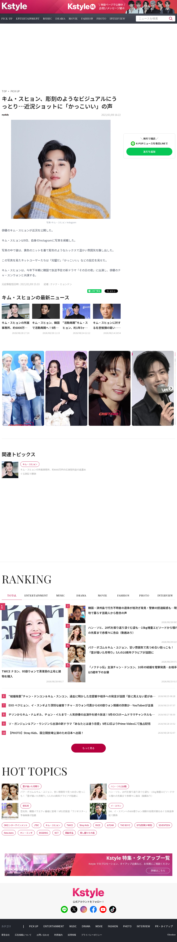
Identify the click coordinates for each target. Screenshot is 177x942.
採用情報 (72, 935)
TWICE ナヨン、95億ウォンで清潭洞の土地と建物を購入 (31, 673)
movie (73, 18)
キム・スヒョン (53, 825)
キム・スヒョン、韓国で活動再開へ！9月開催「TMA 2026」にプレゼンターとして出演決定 (46, 325)
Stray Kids (84, 825)
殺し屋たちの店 (87, 832)
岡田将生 (69, 832)
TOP (4, 91)
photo (101, 18)
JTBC (36, 825)
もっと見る (88, 748)
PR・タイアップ (164, 926)
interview (117, 18)
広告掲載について (23, 935)
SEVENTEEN (164, 825)
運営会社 (5, 935)
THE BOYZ (125, 825)
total (12, 595)
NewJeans (8, 832)
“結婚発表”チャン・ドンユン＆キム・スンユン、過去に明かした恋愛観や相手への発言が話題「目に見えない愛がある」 (81, 696)
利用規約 (58, 935)
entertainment (28, 18)
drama (60, 18)
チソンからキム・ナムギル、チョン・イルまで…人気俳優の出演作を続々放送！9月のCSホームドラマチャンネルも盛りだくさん (82, 714)
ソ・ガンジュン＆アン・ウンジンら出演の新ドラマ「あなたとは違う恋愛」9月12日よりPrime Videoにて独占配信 (80, 723)
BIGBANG (43, 832)
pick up (33, 926)
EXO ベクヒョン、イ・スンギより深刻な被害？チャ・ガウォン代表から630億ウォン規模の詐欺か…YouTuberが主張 (81, 705)
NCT (57, 832)
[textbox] (155, 18)
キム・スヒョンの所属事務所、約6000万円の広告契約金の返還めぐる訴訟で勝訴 (15, 325)
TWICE (70, 825)
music (47, 18)
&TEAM (110, 825)
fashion (87, 18)
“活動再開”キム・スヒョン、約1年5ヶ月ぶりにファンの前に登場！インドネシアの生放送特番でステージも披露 (76, 325)
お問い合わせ (43, 935)
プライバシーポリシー (91, 935)
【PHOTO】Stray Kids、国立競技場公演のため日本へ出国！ (46, 733)
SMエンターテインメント (15, 825)
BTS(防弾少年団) (144, 825)
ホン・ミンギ (26, 832)
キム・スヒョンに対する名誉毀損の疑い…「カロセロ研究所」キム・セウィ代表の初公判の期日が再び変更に (107, 325)
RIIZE (97, 825)
